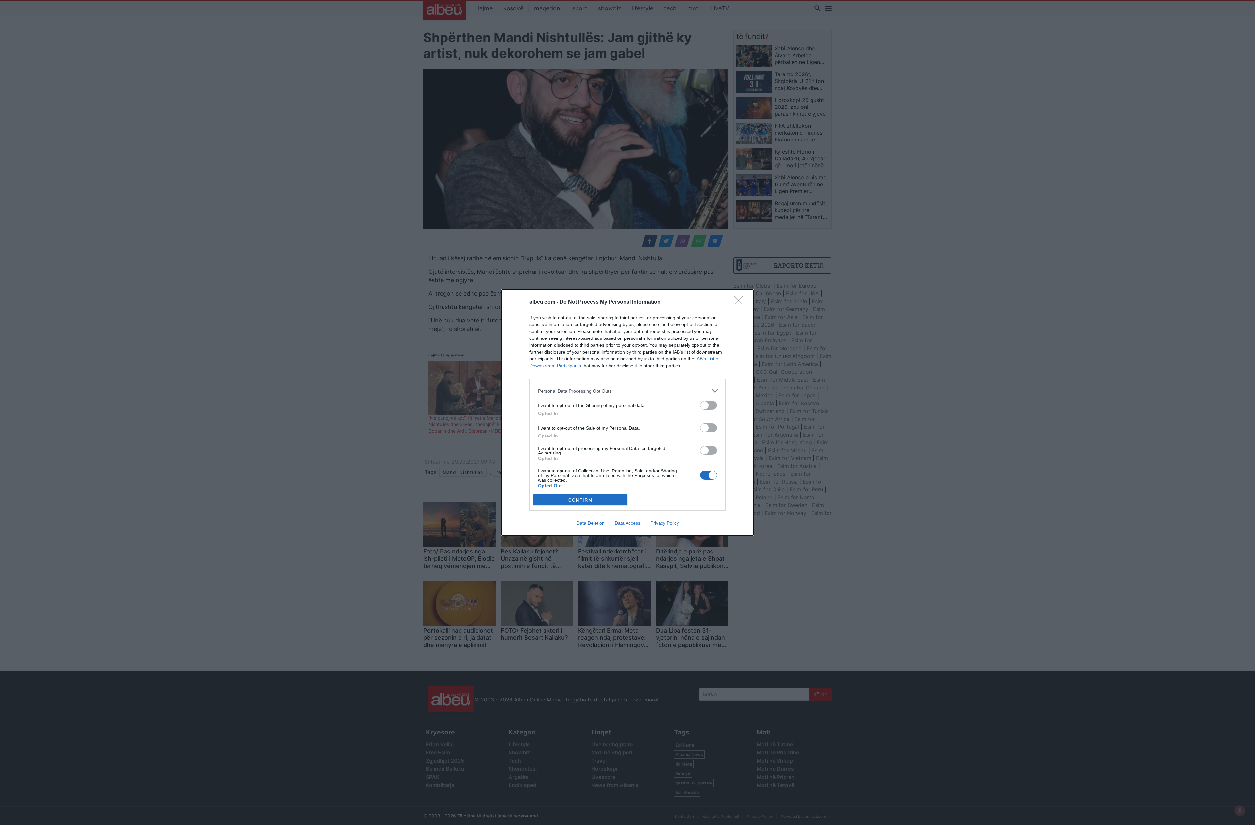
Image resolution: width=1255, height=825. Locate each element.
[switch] (708, 405)
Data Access (627, 523)
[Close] (740, 302)
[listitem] (627, 391)
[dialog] (627, 412)
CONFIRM (580, 500)
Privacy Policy (664, 523)
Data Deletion (591, 523)
